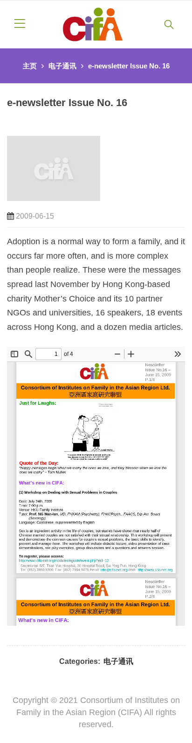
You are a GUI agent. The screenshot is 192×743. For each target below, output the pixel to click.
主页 (30, 66)
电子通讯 (62, 66)
